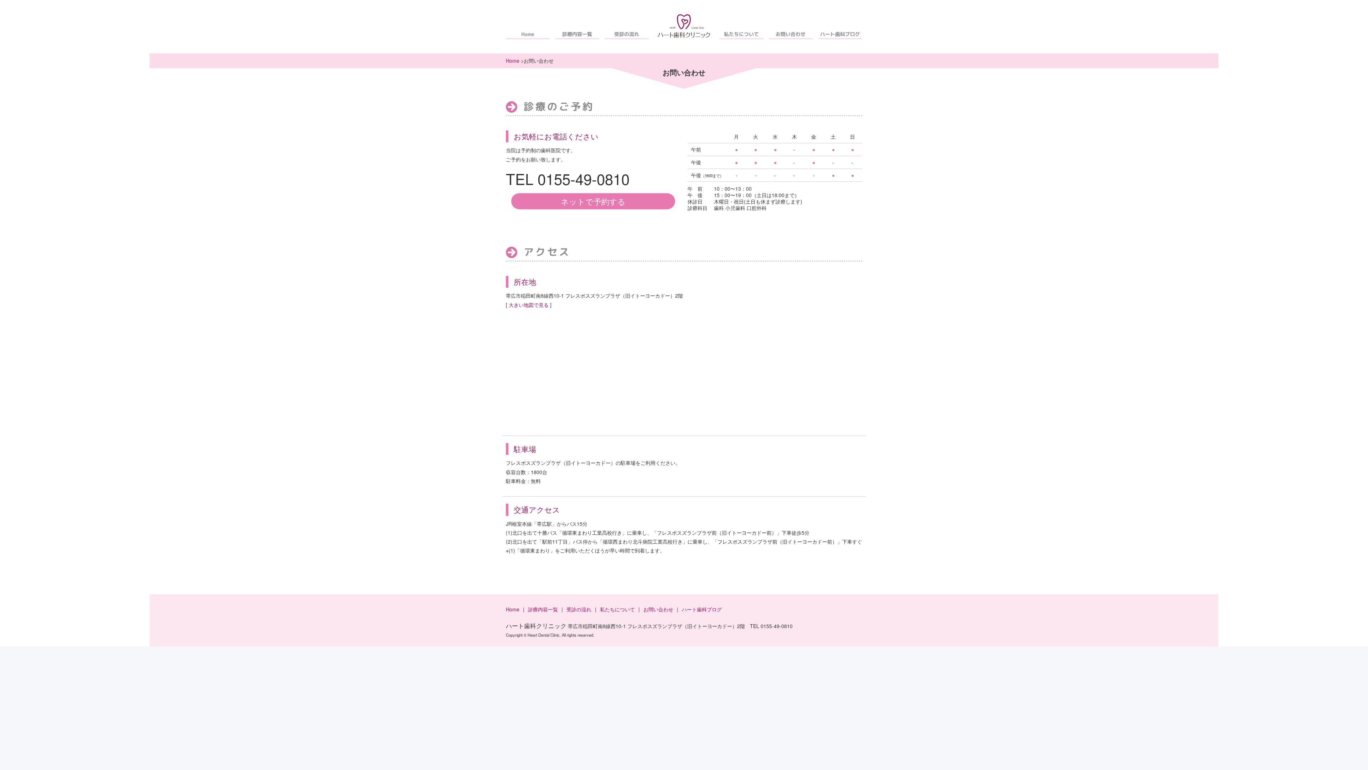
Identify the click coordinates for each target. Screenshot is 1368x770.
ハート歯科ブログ (840, 34)
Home (527, 34)
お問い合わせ (791, 34)
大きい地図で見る (529, 304)
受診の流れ (626, 34)
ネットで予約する (593, 201)
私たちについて (741, 34)
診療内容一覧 (577, 34)
